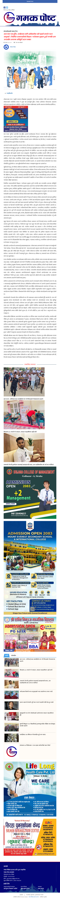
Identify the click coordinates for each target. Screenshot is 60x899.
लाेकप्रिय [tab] (13, 655)
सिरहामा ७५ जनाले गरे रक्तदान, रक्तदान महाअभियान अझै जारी (20, 432)
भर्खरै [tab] (6, 655)
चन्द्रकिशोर (10, 93)
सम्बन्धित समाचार (30, 364)
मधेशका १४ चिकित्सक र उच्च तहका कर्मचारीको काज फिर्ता (35, 745)
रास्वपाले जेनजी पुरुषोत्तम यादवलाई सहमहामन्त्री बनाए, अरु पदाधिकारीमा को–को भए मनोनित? (29, 464)
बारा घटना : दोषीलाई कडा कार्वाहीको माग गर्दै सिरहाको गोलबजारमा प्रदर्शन (23, 399)
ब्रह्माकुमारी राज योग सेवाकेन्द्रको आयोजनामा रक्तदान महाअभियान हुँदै (37, 714)
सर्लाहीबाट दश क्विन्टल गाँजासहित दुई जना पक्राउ (33, 735)
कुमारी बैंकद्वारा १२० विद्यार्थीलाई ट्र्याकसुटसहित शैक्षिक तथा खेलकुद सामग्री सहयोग (37, 725)
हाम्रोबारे (21, 895)
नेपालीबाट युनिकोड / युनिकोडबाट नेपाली (34, 895)
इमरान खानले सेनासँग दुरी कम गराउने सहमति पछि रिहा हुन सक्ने (36, 702)
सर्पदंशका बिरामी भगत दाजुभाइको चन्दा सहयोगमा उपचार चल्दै (36, 692)
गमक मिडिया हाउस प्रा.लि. (34, 897)
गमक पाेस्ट (13, 47)
